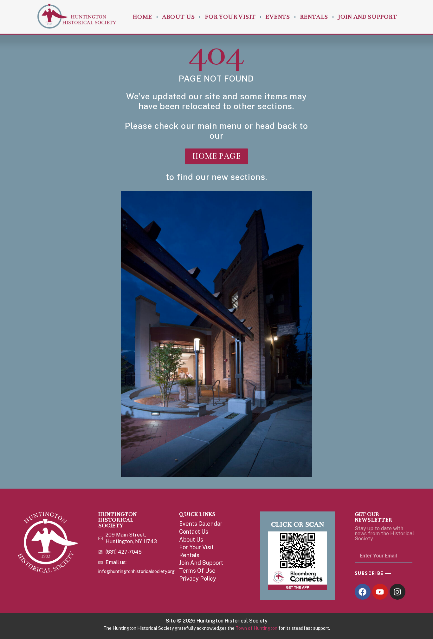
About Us (178, 16)
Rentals (314, 16)
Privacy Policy (197, 578)
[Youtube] (380, 592)
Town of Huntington (256, 628)
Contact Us (193, 531)
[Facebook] (363, 592)
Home (142, 16)
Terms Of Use (197, 570)
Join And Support (367, 16)
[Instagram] (397, 592)
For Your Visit (230, 16)
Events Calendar (201, 523)
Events (277, 16)
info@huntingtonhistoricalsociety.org (136, 571)
